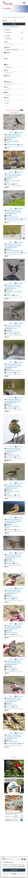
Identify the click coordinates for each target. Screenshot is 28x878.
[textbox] (14, 44)
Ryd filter (6, 103)
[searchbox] (14, 67)
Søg (14, 24)
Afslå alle (14, 873)
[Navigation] (24, 2)
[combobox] (14, 44)
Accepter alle (14, 870)
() (11, 137)
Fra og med (7, 29)
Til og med (7, 35)
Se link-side (19, 132)
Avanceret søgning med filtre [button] (10, 26)
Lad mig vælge (21, 866)
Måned (6, 42)
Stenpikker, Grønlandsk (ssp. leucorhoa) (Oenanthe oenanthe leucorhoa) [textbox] (13, 49)
